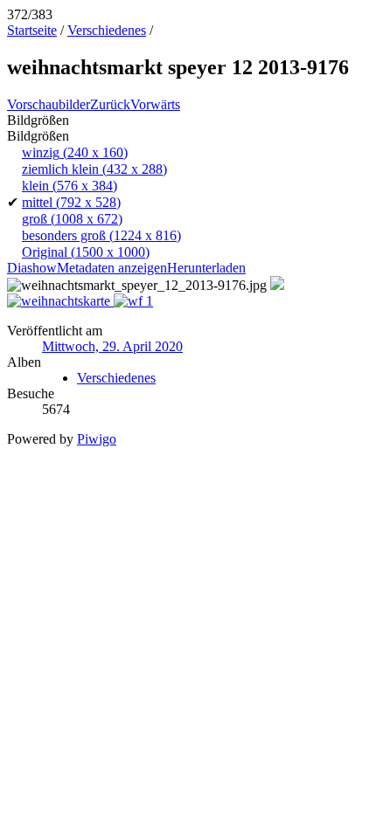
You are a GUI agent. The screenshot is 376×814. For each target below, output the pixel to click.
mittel (71, 202)
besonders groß (101, 235)
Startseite (32, 30)
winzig (75, 152)
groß (72, 218)
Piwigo (96, 438)
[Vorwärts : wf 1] (133, 300)
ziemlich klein (94, 169)
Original (86, 252)
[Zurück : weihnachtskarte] (60, 300)
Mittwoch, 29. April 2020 (112, 346)
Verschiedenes (106, 30)
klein (69, 185)
